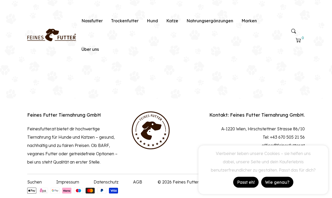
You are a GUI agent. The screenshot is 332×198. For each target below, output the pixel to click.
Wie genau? (277, 182)
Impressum (67, 182)
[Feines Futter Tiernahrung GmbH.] (51, 34)
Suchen (34, 182)
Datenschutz (106, 182)
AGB (137, 182)
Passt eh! (246, 182)
